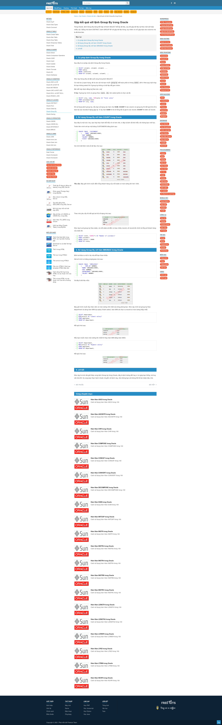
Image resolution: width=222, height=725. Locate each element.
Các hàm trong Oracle (54, 165)
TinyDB (163, 143)
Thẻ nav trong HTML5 (60, 255)
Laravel (163, 104)
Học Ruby (164, 166)
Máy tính (68, 705)
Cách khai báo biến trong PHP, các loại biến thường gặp (61, 238)
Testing (163, 221)
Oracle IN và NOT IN (52, 85)
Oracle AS (49, 72)
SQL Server (118, 12)
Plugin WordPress (166, 28)
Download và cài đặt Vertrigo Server (62, 244)
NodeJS (133, 12)
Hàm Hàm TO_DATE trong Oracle (61, 220)
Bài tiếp (152, 385)
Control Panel (165, 224)
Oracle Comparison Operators (55, 55)
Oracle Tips (50, 174)
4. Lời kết (79, 48)
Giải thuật (56, 12)
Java (100, 12)
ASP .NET (164, 188)
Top (218, 722)
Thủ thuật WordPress (167, 35)
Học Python (87, 711)
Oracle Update (50, 64)
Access (163, 247)
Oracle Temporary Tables (54, 43)
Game (67, 708)
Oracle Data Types (52, 25)
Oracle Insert (50, 61)
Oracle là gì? (50, 22)
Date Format (50, 152)
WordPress (57, 8)
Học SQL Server (166, 136)
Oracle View (50, 46)
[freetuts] (59, 2)
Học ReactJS (165, 87)
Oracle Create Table (52, 34)
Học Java (87, 714)
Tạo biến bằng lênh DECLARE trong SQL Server (62, 203)
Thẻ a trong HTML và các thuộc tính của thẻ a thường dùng (62, 280)
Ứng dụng (68, 714)
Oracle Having (50, 114)
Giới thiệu (49, 705)
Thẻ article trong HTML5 (61, 261)
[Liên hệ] (175, 3)
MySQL (126, 12)
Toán (162, 261)
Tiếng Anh (164, 258)
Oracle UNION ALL (52, 124)
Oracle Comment (51, 27)
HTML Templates (166, 22)
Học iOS (163, 204)
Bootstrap (89, 12)
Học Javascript (88, 708)
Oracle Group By (51, 111)
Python (106, 12)
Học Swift (164, 169)
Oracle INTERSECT (52, 127)
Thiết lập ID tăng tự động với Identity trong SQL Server (62, 186)
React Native (165, 201)
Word (162, 241)
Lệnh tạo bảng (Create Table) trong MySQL (60, 226)
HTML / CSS (65, 12)
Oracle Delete (50, 67)
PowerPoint (164, 244)
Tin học (81, 8)
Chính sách (50, 711)
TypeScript (164, 75)
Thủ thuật (74, 8)
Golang (163, 178)
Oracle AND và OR (52, 82)
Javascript (74, 12)
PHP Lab (163, 278)
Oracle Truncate (51, 69)
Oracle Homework (51, 155)
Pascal (163, 159)
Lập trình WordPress (167, 31)
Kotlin (162, 175)
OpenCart (164, 110)
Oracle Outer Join (51, 142)
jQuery (82, 12)
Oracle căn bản (52, 168)
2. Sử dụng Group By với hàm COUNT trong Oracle (93, 43)
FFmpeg (163, 231)
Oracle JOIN (50, 137)
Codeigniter (164, 101)
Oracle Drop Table (52, 40)
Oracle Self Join (51, 145)
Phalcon (163, 107)
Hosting (66, 8)
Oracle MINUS (50, 130)
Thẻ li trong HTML (59, 249)
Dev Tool (163, 228)
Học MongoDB (165, 127)
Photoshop (164, 251)
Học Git (163, 218)
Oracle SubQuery (51, 75)
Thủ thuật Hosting (166, 45)
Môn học (88, 8)
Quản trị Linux (165, 42)
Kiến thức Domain (166, 48)
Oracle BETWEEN (52, 88)
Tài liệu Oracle (51, 177)
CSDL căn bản (165, 130)
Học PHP (87, 705)
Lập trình (49, 8)
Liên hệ (48, 708)
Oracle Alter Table (51, 37)
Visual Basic (165, 184)
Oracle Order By (51, 109)
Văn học (163, 267)
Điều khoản (50, 714)
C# (112, 12)
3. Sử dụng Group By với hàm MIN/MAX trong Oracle (94, 46)
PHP (95, 12)
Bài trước (80, 385)
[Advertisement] (59, 313)
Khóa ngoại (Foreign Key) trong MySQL (61, 192)
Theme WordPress (166, 25)
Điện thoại (68, 711)
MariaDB (163, 146)
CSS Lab (163, 275)
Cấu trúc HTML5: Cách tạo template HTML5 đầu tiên (61, 267)
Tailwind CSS (165, 90)
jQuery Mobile (165, 65)
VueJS (163, 81)
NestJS (163, 84)
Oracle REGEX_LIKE (53, 96)
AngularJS (164, 59)
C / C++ (48, 12)
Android (163, 208)
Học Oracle (164, 133)
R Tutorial (164, 191)
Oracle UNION (50, 121)
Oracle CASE (50, 58)
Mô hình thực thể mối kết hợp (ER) (61, 209)
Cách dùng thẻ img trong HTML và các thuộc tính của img (62, 273)
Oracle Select (50, 53)
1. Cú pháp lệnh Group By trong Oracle (89, 40)
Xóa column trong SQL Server (60, 198)
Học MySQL (164, 124)
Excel (162, 238)
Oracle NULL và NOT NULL (54, 93)
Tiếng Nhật (164, 264)
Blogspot (163, 116)
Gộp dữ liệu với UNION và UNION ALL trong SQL (61, 215)
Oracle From (50, 106)
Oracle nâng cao (52, 171)
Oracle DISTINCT (51, 103)
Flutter (163, 211)
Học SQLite (164, 139)
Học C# (163, 163)
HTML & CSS (165, 68)
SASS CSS (164, 78)
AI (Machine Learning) (167, 194)
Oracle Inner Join (51, 139)
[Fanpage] (171, 3)
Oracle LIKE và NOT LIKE (54, 90)
